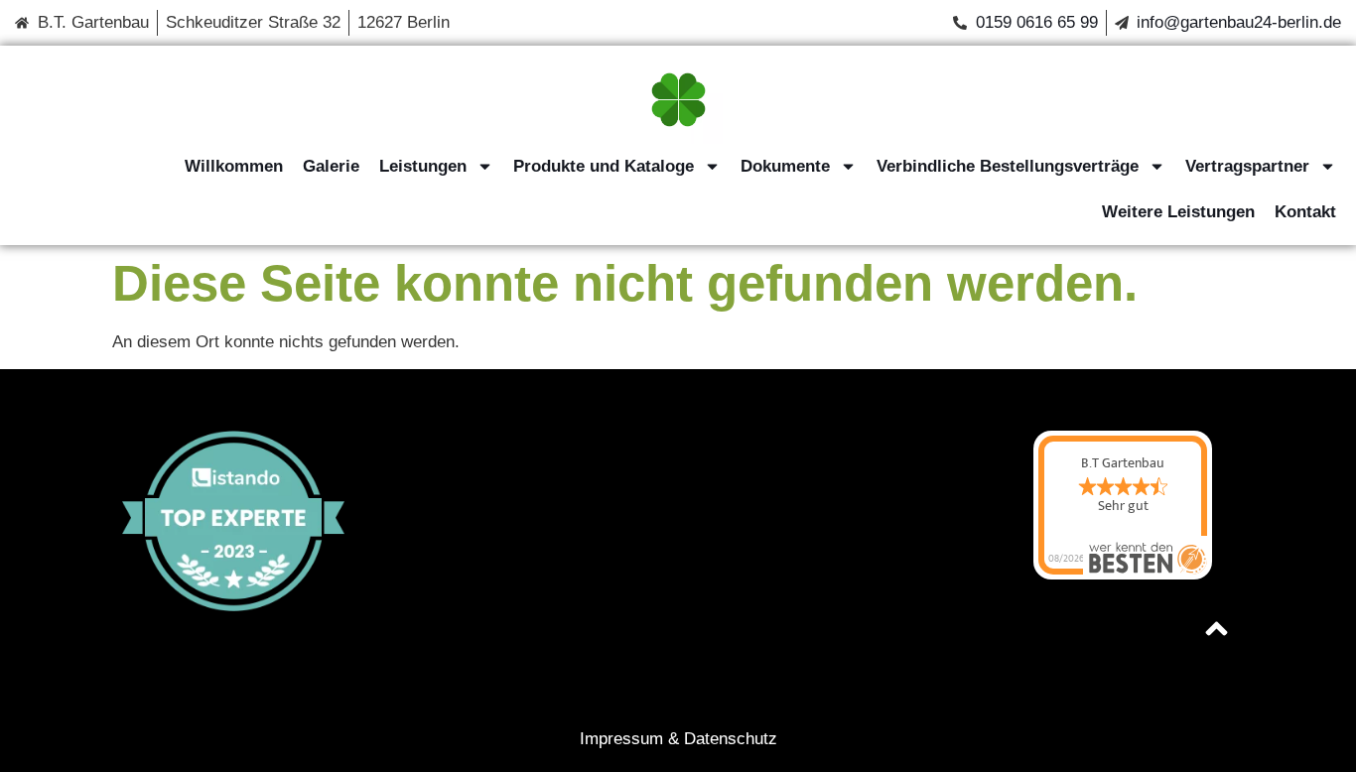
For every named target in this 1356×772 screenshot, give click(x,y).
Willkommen (234, 166)
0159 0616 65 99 (1037, 22)
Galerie (331, 166)
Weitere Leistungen (1178, 211)
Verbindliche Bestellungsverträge (1008, 166)
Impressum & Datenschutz (678, 738)
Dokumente (785, 166)
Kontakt (1305, 211)
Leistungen (423, 166)
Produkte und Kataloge (603, 166)
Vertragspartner (1247, 166)
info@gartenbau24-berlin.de (1239, 22)
